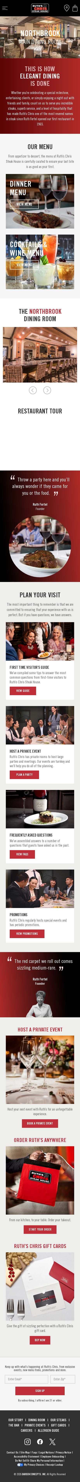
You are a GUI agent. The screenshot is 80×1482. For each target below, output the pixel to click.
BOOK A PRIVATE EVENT (40, 1123)
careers (26, 1430)
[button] (75, 8)
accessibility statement (26, 1456)
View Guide (23, 691)
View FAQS (22, 854)
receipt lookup (54, 1464)
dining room (36, 1420)
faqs (34, 1452)
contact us (12, 1452)
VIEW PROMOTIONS (27, 934)
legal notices (46, 1452)
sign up (40, 1391)
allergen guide (48, 1430)
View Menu (24, 204)
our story (15, 1420)
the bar (13, 1425)
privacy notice (63, 1452)
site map (25, 1452)
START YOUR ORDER (40, 1229)
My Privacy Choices (34, 1464)
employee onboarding (52, 1456)
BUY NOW (40, 1340)
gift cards (58, 1425)
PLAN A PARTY (24, 775)
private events (35, 1425)
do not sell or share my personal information (39, 1460)
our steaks (58, 1420)
